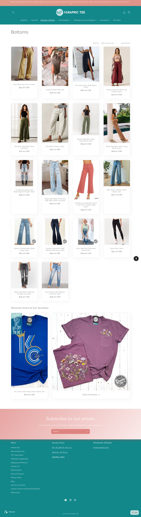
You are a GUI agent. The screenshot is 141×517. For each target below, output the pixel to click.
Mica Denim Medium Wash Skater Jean (117, 191)
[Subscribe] (87, 431)
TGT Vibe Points (17, 455)
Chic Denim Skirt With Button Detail (86, 86)
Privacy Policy (16, 477)
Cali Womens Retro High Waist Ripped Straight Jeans (24, 191)
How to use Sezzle (18, 485)
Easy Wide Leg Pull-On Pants (24, 84)
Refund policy (16, 470)
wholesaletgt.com (101, 447)
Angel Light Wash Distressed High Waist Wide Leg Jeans (55, 199)
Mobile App (15, 447)
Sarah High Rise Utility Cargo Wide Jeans (116, 147)
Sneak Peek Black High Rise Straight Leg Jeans (24, 293)
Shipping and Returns (19, 462)
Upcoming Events (18, 451)
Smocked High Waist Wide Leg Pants (24, 147)
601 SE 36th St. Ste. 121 (62, 447)
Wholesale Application (19, 459)
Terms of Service (17, 474)
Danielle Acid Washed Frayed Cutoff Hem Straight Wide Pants (86, 205)
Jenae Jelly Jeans (116, 248)
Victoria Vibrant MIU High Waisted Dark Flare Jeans (55, 249)
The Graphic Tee (73, 514)
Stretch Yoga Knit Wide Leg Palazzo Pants (117, 90)
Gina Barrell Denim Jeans (55, 146)
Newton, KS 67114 (60, 452)
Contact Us (15, 466)
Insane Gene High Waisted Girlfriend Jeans (55, 293)
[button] (13, 12)
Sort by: (96, 43)
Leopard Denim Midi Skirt (55, 90)
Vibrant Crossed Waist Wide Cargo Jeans (24, 249)
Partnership (15, 492)
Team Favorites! (89, 394)
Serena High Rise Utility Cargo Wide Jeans (86, 140)
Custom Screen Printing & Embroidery (25, 489)
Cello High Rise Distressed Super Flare (86, 249)
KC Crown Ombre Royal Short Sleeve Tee (29, 391)
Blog (13, 481)
